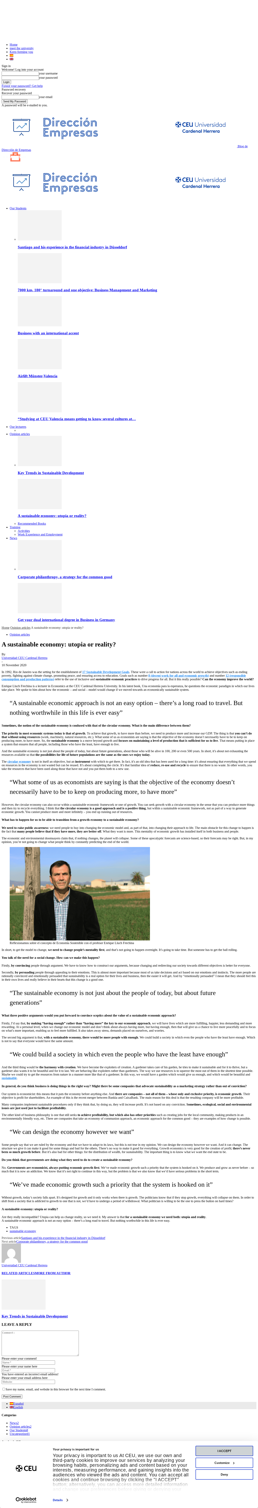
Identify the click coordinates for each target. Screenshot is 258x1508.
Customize (222, 1463)
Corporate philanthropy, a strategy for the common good (65, 577)
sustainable (9, 1078)
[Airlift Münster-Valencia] (40, 368)
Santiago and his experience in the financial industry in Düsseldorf (72, 247)
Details (58, 1500)
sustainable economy (23, 1231)
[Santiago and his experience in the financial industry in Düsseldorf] (40, 239)
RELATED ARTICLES (18, 1273)
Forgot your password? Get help (22, 86)
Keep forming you (21, 52)
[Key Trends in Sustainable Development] (40, 465)
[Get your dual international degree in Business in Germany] (40, 612)
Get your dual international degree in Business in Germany (66, 620)
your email (45, 97)
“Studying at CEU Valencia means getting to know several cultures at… (77, 419)
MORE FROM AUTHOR (53, 1273)
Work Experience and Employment (40, 534)
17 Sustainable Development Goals (105, 672)
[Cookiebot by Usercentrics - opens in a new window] (26, 1500)
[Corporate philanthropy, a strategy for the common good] (40, 569)
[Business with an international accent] (40, 325)
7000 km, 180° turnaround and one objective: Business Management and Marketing (87, 290)
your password (48, 77)
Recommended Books (32, 523)
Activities (24, 531)
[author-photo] (11, 1261)
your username (48, 73)
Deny (224, 1474)
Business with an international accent (48, 333)
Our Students (18, 208)
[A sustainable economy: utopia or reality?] (40, 508)
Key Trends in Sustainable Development (51, 473)
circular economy (19, 761)
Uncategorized (20, 1434)
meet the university (22, 48)
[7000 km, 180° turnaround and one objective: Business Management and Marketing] (40, 282)
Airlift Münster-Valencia (37, 376)
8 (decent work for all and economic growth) (178, 675)
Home (14, 44)
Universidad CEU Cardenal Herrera (24, 658)
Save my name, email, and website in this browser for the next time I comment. (56, 1389)
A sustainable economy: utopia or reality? (52, 516)
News (13, 538)
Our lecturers (18, 426)
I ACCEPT (224, 1451)
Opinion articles (20, 434)
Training (15, 527)
